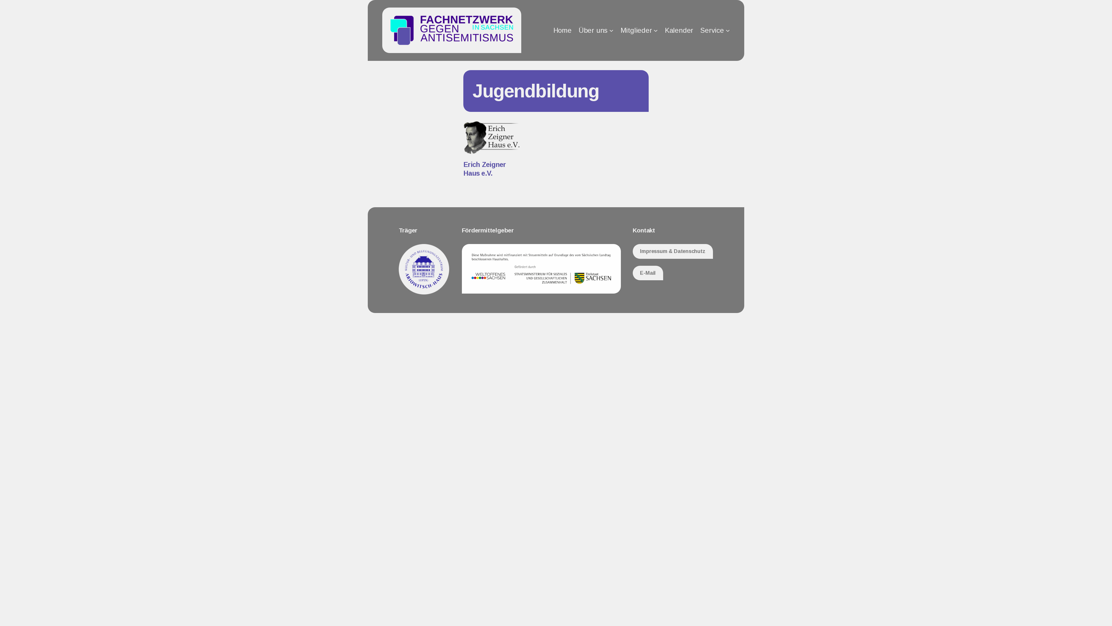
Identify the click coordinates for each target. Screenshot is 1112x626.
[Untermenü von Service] (728, 30)
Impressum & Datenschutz (672, 251)
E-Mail (648, 273)
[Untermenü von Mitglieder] (656, 30)
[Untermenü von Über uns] (611, 30)
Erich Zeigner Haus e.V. (484, 169)
